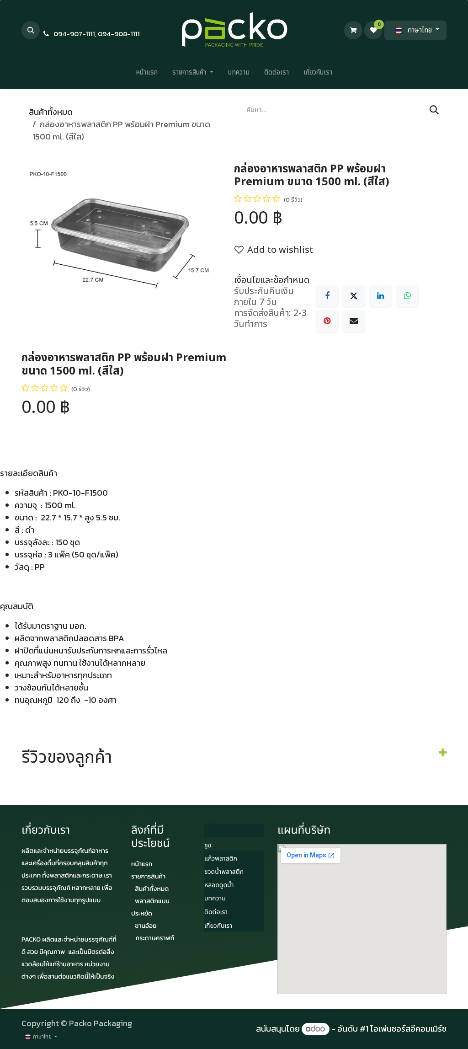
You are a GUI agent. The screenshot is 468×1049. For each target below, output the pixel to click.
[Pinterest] (327, 321)
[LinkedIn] (381, 296)
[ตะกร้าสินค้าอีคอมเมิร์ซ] (353, 30)
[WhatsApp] (407, 296)
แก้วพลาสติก (220, 859)
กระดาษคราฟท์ (155, 938)
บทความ (215, 899)
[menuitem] (146, 74)
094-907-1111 (74, 33)
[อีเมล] (354, 321)
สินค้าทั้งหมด (51, 112)
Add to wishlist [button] (280, 250)
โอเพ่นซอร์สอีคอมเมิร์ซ (408, 1028)
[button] (30, 30)
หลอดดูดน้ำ (219, 885)
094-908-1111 (119, 33)
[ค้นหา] (434, 110)
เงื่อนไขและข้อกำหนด (271, 280)
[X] (354, 296)
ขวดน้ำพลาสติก (224, 872)
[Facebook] (327, 296)
